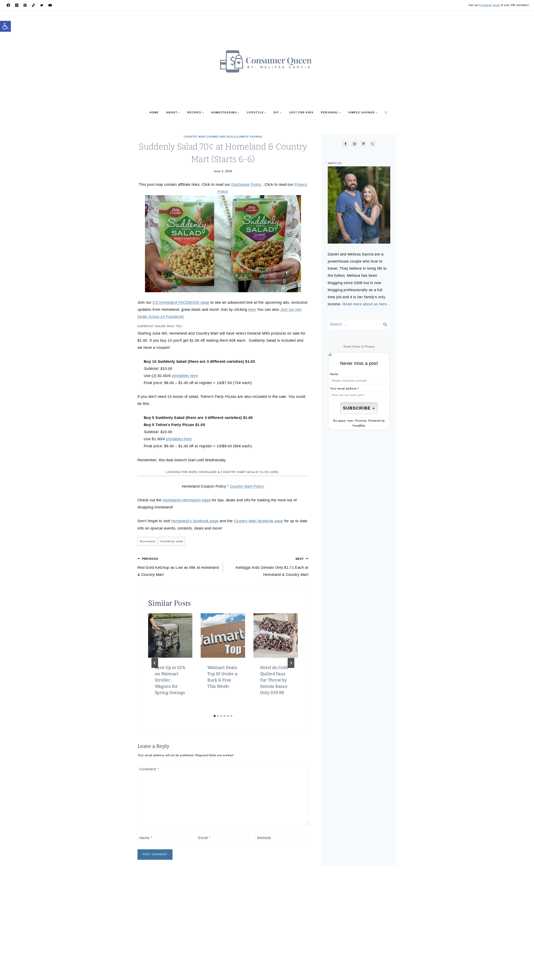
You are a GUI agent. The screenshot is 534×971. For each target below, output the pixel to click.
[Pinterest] (25, 5)
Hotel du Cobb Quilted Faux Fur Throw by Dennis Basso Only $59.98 (274, 680)
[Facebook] (8, 5)
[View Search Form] (385, 112)
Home (154, 112)
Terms (356, 346)
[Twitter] (41, 5)
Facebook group (489, 5)
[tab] (215, 716)
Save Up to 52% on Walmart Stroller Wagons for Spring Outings (170, 680)
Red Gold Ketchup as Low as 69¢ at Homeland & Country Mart (178, 567)
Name (145, 838)
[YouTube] (50, 5)
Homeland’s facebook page (195, 521)
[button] (5, 26)
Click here (269, 472)
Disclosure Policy (246, 184)
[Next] (291, 663)
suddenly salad (171, 541)
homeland (147, 541)
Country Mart (195, 136)
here (252, 309)
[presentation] (170, 635)
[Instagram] (16, 5)
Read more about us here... (366, 304)
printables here (185, 376)
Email (204, 838)
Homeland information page (187, 500)
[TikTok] (33, 5)
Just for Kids (301, 112)
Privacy (369, 346)
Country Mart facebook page (258, 521)
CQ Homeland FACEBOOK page (180, 302)
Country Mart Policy (247, 486)
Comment (149, 769)
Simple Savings (250, 136)
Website (264, 838)
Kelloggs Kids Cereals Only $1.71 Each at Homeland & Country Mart (272, 567)
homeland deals (222, 136)
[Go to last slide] (154, 663)
